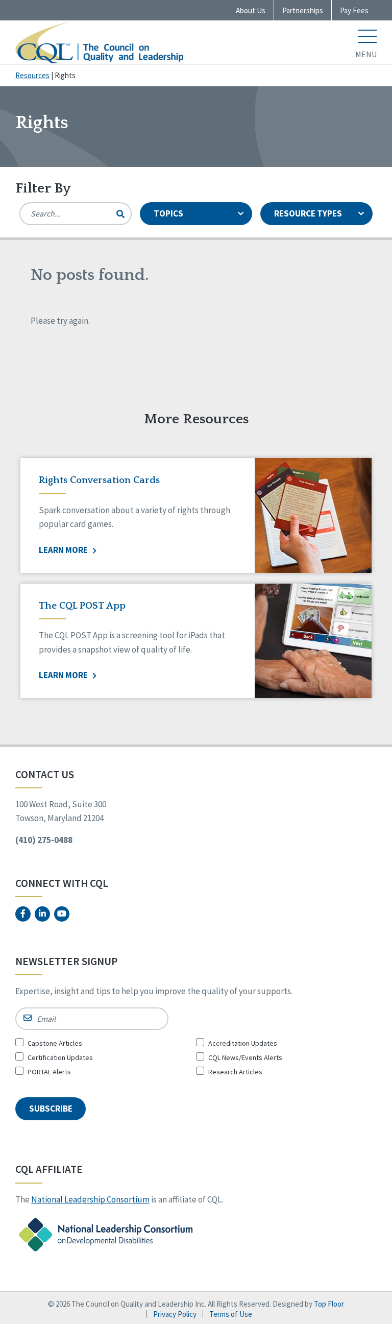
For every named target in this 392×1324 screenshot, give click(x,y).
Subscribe (50, 1108)
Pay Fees (354, 10)
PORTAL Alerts (49, 1071)
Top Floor (329, 1304)
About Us (250, 10)
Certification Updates (60, 1057)
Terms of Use (230, 1314)
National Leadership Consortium (90, 1199)
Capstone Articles (55, 1043)
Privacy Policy (175, 1314)
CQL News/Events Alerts (245, 1057)
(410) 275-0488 (43, 840)
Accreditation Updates (242, 1043)
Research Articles (235, 1071)
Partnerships (302, 10)
